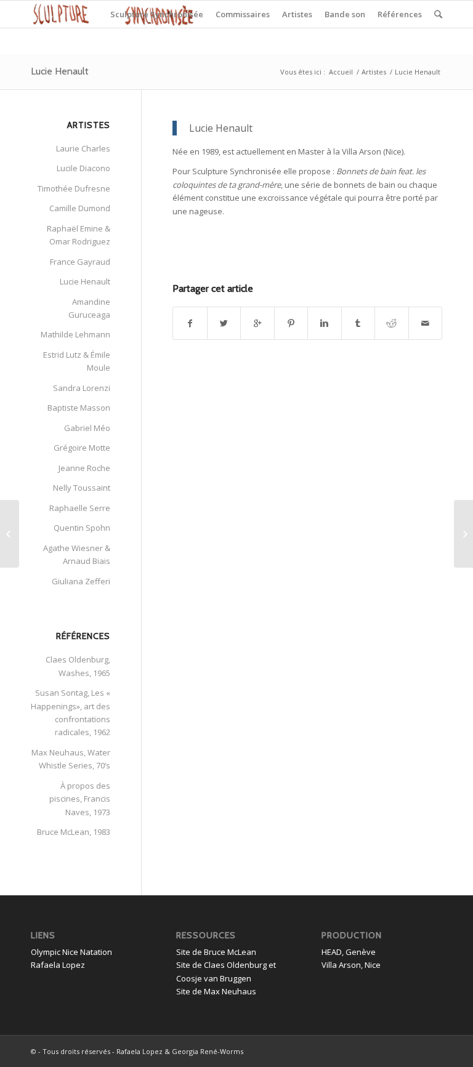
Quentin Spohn (82, 527)
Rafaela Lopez (58, 964)
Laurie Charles (83, 148)
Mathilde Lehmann (75, 334)
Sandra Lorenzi (81, 387)
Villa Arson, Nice (351, 964)
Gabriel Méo (87, 427)
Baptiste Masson (78, 407)
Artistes (374, 71)
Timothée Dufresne (74, 188)
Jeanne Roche (84, 467)
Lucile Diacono (83, 168)
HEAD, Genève (348, 951)
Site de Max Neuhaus (216, 991)
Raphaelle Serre (79, 507)
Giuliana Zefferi (81, 581)
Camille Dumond (79, 208)
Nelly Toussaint (81, 487)
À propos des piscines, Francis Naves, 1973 (79, 799)
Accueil (341, 71)
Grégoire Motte (82, 447)
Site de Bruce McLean (216, 951)
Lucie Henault (60, 71)
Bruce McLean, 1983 (73, 831)
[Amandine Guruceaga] (9, 534)
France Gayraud (80, 261)
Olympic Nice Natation (71, 951)
